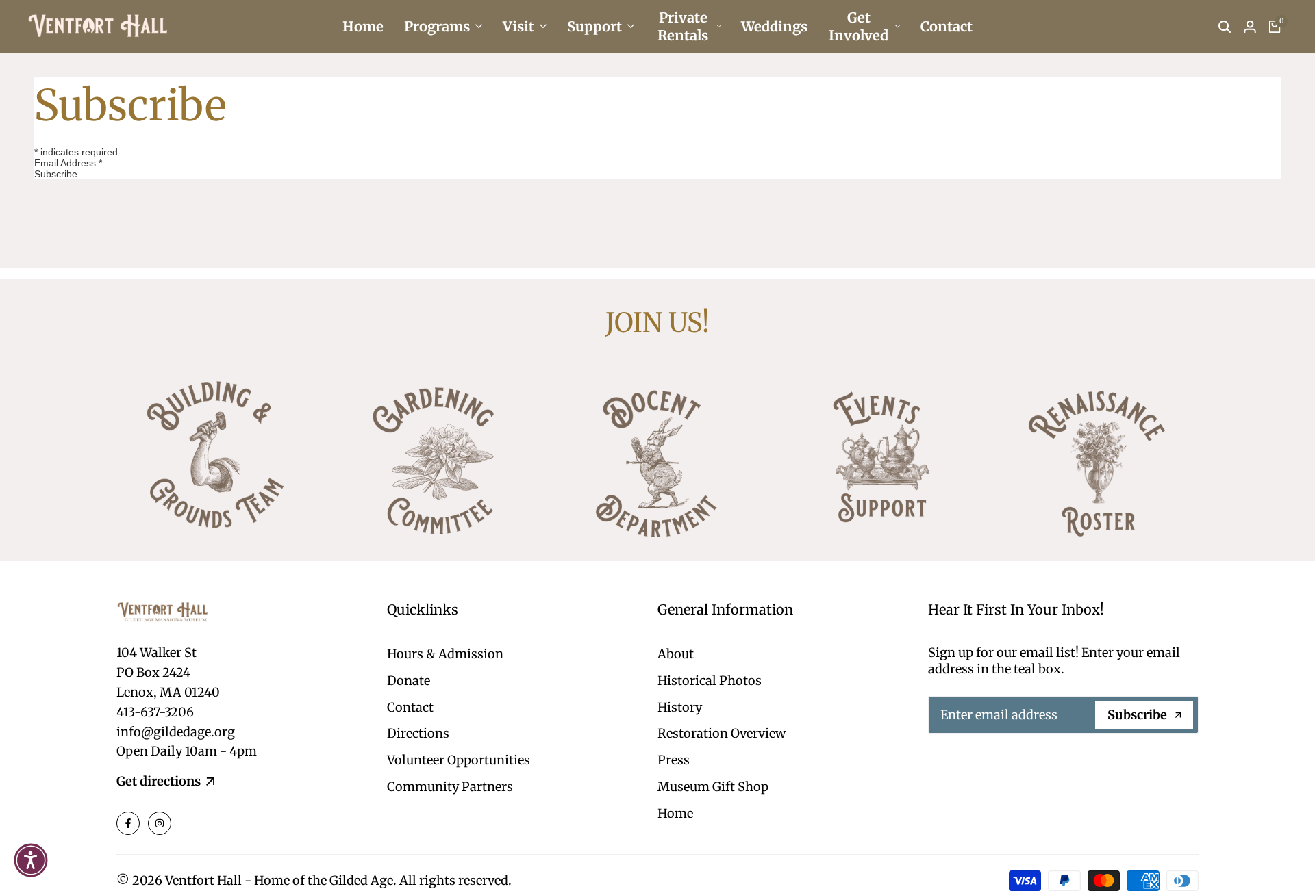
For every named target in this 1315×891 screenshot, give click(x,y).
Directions (418, 733)
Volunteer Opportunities (458, 760)
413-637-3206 (155, 712)
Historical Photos (710, 680)
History (680, 707)
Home (675, 813)
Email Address (68, 162)
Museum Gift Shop (713, 787)
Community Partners (450, 787)
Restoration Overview (722, 733)
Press (674, 760)
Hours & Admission (445, 654)
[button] (31, 860)
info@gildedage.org (175, 732)
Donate (408, 680)
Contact (410, 707)
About (676, 654)
